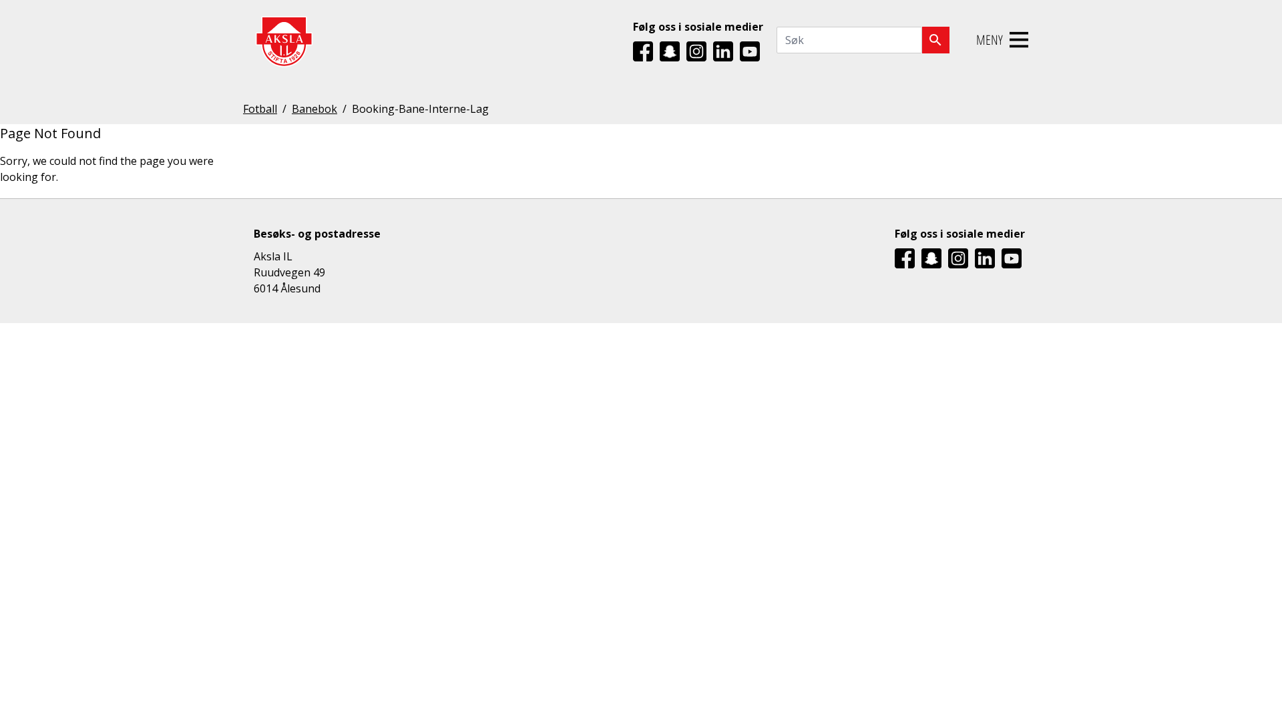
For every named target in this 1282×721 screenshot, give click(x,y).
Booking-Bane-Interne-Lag (420, 108)
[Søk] (935, 40)
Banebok (314, 108)
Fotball (260, 108)
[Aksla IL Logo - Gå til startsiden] (283, 40)
